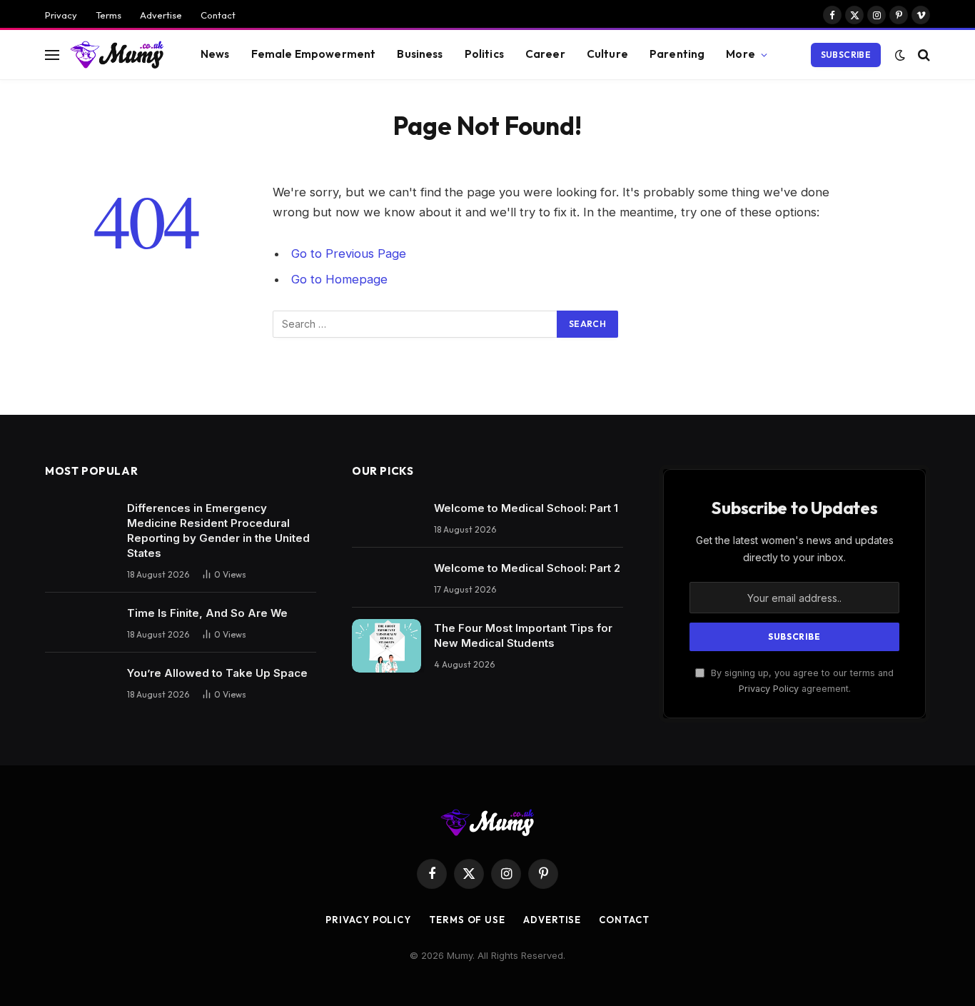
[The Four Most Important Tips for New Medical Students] (386, 646)
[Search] (922, 55)
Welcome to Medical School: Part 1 (526, 508)
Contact (218, 15)
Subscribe (846, 54)
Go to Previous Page (348, 253)
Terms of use (467, 919)
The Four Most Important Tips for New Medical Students (523, 635)
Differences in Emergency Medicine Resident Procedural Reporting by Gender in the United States (218, 530)
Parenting (677, 54)
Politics (484, 54)
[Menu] (52, 55)
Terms (108, 15)
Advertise (161, 15)
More (740, 54)
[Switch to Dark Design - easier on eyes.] (900, 55)
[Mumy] (117, 54)
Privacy (61, 15)
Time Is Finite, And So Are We (207, 613)
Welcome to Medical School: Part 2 (527, 568)
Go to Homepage (339, 279)
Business (420, 54)
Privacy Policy (769, 688)
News (215, 54)
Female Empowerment (313, 54)
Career (545, 54)
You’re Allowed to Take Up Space (217, 673)
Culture (607, 54)
